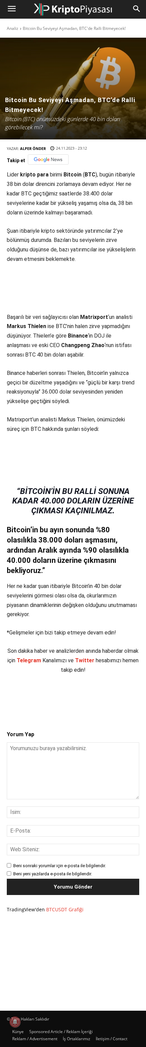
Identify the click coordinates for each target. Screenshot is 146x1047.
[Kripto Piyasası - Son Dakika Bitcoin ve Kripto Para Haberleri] (73, 9)
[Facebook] (35, 696)
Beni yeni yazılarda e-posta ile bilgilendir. (52, 873)
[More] (113, 696)
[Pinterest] (66, 696)
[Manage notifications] (15, 1021)
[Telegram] (97, 696)
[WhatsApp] (82, 696)
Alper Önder (33, 148)
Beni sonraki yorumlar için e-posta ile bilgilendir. (59, 865)
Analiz (12, 28)
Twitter (84, 660)
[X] (50, 696)
